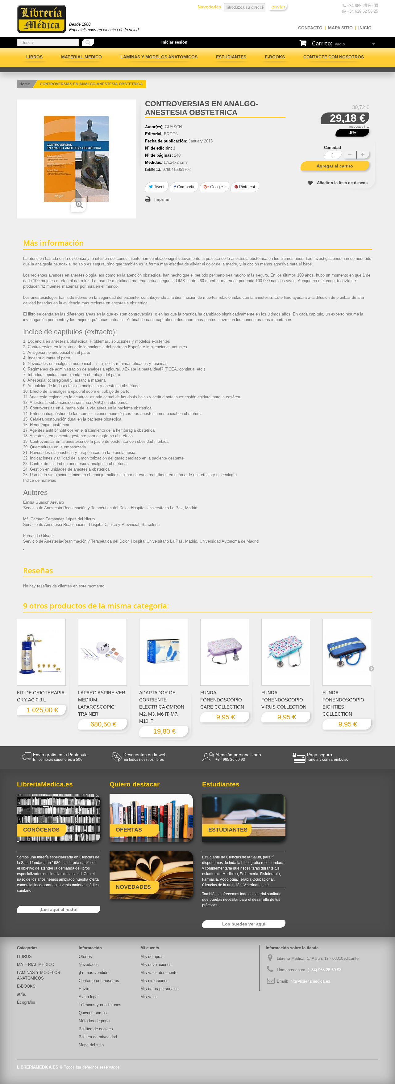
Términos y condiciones (100, 1004)
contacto (310, 27)
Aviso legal (88, 996)
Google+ (217, 186)
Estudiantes (231, 56)
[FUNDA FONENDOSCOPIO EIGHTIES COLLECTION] (346, 652)
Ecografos (26, 1002)
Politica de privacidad (98, 1037)
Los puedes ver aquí (243, 923)
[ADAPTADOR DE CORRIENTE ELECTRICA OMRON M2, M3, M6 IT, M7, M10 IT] (163, 652)
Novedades (89, 964)
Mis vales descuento (158, 972)
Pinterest (246, 186)
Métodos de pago (94, 1020)
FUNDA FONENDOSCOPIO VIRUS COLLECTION (283, 699)
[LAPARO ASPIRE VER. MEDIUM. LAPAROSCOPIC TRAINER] (102, 652)
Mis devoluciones (156, 964)
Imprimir (162, 199)
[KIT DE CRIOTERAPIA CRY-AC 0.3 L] (41, 652)
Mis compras (152, 956)
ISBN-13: (153, 169)
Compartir (185, 186)
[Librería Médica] (41, 19)
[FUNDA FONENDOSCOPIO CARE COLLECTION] (224, 652)
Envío (84, 988)
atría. (21, 994)
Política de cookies (96, 1029)
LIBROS (34, 56)
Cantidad (332, 147)
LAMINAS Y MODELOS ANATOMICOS (159, 56)
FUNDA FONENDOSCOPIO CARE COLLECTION (222, 699)
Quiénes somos (93, 1012)
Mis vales (149, 996)
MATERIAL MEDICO (81, 56)
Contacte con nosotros (333, 56)
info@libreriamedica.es (309, 981)
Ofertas (85, 956)
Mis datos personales (159, 988)
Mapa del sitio (91, 1045)
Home (24, 84)
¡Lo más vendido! (94, 972)
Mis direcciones (154, 980)
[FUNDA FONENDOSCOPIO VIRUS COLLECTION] (285, 652)
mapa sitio (340, 27)
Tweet (158, 186)
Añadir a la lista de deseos (342, 182)
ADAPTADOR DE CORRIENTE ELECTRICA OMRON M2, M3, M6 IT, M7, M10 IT (161, 707)
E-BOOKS (275, 56)
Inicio (365, 27)
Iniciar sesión (174, 42)
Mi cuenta (149, 948)
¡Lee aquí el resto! (59, 909)
